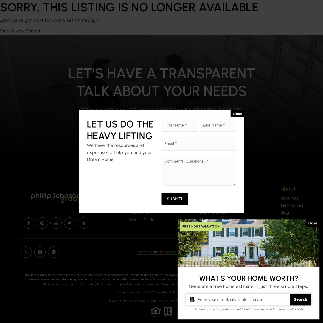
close (237, 113)
